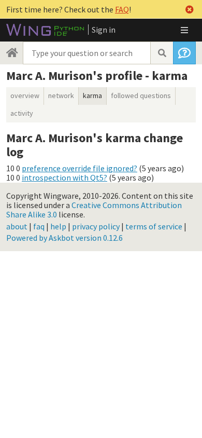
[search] (161, 53)
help (58, 226)
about (16, 226)
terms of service (153, 226)
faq (39, 226)
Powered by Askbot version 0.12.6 (64, 237)
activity (21, 113)
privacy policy (96, 226)
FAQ (122, 9)
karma (92, 95)
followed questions (141, 95)
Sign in (104, 29)
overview (24, 95)
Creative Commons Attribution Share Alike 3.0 (94, 210)
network (61, 95)
